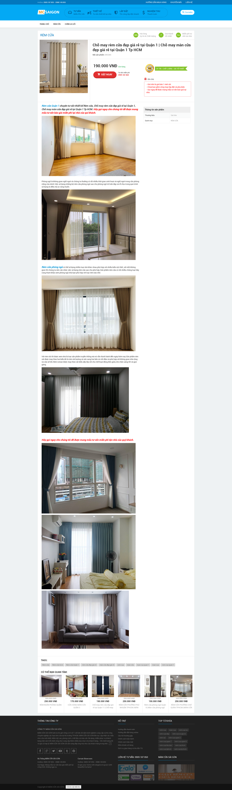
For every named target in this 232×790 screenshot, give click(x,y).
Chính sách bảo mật (125, 742)
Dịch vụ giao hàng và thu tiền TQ (130, 748)
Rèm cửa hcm (57, 665)
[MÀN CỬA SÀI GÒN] (48, 12)
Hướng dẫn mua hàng (156, 2)
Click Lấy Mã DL (73, 787)
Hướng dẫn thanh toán (126, 729)
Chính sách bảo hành (126, 738)
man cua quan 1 (143, 665)
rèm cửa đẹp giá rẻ (89, 665)
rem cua (120, 665)
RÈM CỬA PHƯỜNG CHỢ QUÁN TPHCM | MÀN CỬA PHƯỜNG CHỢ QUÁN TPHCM (181, 706)
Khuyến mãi (176, 2)
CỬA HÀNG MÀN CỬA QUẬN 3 (77, 706)
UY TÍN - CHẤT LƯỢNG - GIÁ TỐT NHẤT (170, 69)
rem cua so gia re (179, 734)
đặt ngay (106, 74)
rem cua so (183, 730)
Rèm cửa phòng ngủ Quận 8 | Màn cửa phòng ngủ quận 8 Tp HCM (155, 706)
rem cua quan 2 (174, 737)
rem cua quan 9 (180, 741)
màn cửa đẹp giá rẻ (107, 665)
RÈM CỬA (57, 24)
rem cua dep (164, 734)
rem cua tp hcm (180, 749)
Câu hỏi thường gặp (125, 735)
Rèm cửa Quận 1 (50, 105)
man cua (155, 665)
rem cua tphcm (165, 749)
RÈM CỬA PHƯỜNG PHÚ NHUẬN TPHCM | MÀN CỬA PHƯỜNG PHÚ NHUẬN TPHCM (129, 706)
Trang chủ (44, 24)
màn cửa (130, 665)
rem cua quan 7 (165, 741)
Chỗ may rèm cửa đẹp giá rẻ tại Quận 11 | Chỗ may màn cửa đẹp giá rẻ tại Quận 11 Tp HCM (102, 706)
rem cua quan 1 (168, 665)
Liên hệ (189, 2)
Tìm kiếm (189, 12)
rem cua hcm (180, 745)
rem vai (162, 737)
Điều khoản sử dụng (125, 745)
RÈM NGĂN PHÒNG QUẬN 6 (50, 706)
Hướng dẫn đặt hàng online (128, 732)
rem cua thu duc (166, 745)
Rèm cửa (45, 665)
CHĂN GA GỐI (70, 24)
